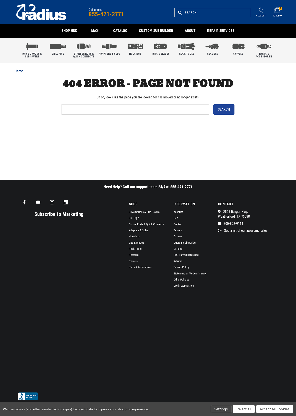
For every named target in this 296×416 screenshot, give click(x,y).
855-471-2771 (106, 14)
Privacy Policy (181, 267)
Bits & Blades (160, 53)
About (190, 30)
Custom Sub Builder (156, 30)
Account (178, 212)
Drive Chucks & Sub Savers (32, 55)
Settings (221, 409)
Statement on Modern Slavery (190, 273)
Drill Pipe (58, 53)
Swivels (238, 53)
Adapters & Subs (109, 53)
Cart (176, 218)
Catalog (120, 30)
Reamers (212, 53)
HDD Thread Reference (186, 254)
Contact (178, 224)
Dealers (178, 230)
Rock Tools (186, 53)
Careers (178, 236)
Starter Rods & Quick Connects (83, 55)
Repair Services (220, 30)
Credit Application (184, 285)
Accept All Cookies (274, 409)
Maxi (95, 30)
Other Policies (181, 279)
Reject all (244, 409)
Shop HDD (69, 30)
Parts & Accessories (264, 55)
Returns (178, 261)
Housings (135, 53)
